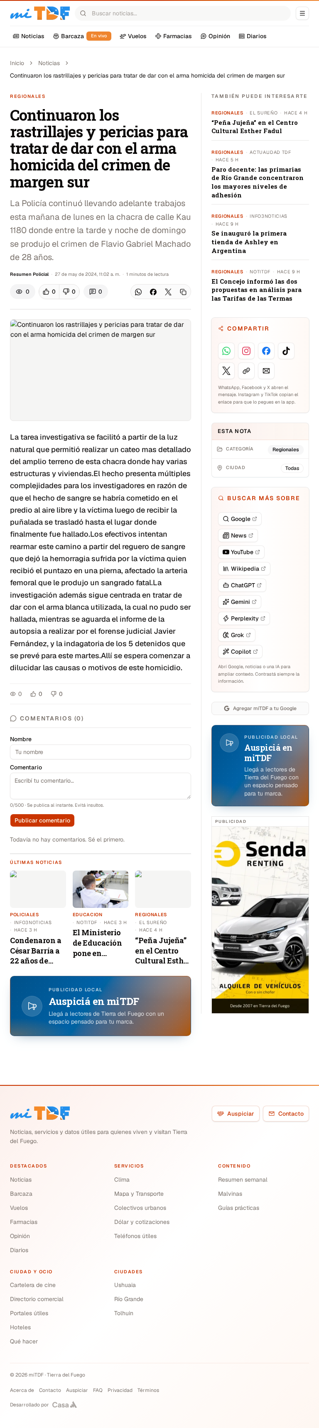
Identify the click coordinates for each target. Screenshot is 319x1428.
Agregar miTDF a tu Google (265, 708)
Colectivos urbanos (140, 1207)
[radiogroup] (59, 291)
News (239, 535)
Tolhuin (123, 1313)
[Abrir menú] (302, 13)
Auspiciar (240, 1113)
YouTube (242, 552)
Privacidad (120, 1390)
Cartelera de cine (33, 1285)
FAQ (98, 1390)
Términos (148, 1390)
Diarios (19, 1250)
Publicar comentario (42, 820)
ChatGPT (243, 585)
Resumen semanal (242, 1179)
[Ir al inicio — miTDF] (40, 13)
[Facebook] (153, 292)
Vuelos (19, 1207)
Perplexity (245, 618)
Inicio (17, 63)
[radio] (49, 291)
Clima (122, 1179)
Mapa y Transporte (139, 1193)
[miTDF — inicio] (40, 1113)
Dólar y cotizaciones (141, 1222)
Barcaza (21, 1193)
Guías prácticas (238, 1207)
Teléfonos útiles (135, 1236)
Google (240, 519)
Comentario (26, 767)
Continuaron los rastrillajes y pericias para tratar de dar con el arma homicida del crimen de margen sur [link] (147, 75)
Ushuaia (125, 1285)
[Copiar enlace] (183, 292)
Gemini (240, 602)
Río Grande (128, 1299)
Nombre (21, 739)
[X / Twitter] (168, 292)
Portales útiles (29, 1313)
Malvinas (230, 1193)
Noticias (49, 63)
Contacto (291, 1113)
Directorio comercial (37, 1299)
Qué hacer (24, 1341)
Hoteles (20, 1327)
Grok (237, 635)
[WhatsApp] (138, 292)
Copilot (241, 651)
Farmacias (23, 1222)
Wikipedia (245, 568)
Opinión (20, 1236)
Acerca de (22, 1390)
